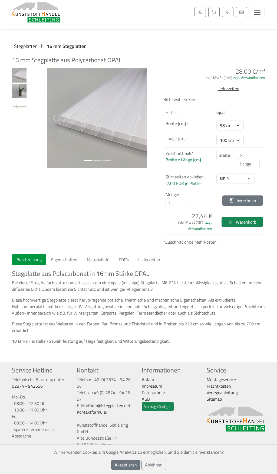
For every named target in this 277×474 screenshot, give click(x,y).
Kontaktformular (92, 412)
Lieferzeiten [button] (228, 88)
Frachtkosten (219, 386)
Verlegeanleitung (222, 392)
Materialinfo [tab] (98, 259)
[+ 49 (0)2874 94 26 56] (227, 12)
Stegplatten (26, 46)
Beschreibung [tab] (29, 259)
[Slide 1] (88, 160)
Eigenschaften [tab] (64, 259)
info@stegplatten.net (110, 405)
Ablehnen (154, 465)
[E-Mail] (241, 12)
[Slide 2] (97, 160)
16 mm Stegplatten (67, 46)
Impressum (152, 386)
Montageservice (221, 379)
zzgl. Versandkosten (249, 77)
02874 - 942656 (27, 386)
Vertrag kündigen (158, 406)
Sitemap (214, 399)
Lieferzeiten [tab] (149, 259)
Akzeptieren (126, 465)
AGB (146, 399)
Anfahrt (149, 379)
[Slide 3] (107, 160)
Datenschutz (153, 392)
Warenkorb (245, 222)
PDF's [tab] (124, 259)
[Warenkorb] (214, 12)
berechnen (246, 200)
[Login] (200, 12)
